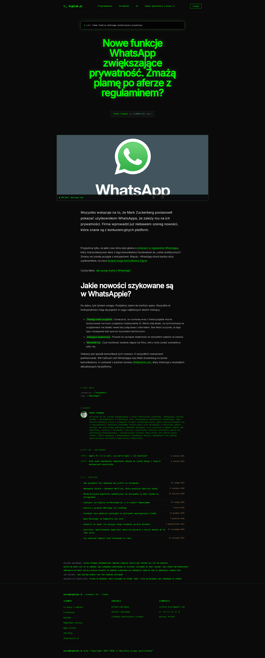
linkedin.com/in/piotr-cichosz (127, 617)
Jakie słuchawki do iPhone (120, 579)
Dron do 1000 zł (150, 570)
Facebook (100, 393)
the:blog (67, 633)
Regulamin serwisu (72, 623)
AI (137, 6)
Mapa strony (69, 628)
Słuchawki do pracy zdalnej (148, 567)
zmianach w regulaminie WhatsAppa (157, 248)
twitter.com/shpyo (120, 612)
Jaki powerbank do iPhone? (170, 579)
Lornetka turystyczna (130, 563)
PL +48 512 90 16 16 (169, 612)
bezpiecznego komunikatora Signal (127, 260)
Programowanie (105, 6)
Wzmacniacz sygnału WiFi (170, 570)
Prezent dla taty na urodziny (154, 563)
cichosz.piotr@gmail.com (172, 607)
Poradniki (124, 6)
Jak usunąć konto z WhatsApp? (113, 270)
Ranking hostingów (114, 575)
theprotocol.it (71, 638)
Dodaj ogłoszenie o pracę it (160, 6)
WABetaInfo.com (142, 362)
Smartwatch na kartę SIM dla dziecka (80, 570)
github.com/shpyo (120, 607)
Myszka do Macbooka (98, 579)
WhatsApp (93, 396)
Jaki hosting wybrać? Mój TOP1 (91, 575)
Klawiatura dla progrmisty (130, 570)
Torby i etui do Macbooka (145, 579)
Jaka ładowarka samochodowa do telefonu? (116, 567)
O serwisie (69, 612)
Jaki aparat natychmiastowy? (175, 567)
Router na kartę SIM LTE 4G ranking (79, 567)
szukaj (196, 6)
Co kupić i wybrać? (73, 607)
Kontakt (67, 618)
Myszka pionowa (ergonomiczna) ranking (101, 563)
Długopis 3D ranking (107, 570)
